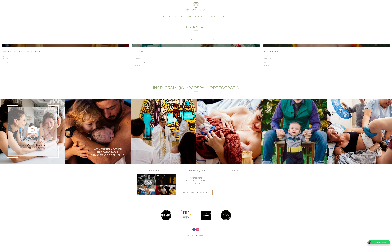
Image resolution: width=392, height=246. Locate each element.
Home (163, 16)
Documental (189, 40)
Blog (182, 16)
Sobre (189, 16)
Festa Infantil (210, 40)
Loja (229, 16)
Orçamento (212, 16)
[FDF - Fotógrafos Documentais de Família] (186, 215)
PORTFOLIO (172, 16)
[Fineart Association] (206, 215)
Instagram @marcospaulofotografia (196, 87)
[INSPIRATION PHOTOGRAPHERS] (166, 215)
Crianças (178, 40)
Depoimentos (200, 16)
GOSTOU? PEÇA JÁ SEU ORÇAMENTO (196, 192)
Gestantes (221, 40)
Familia (199, 40)
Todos (169, 40)
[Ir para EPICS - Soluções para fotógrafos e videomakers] (196, 235)
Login (222, 16)
